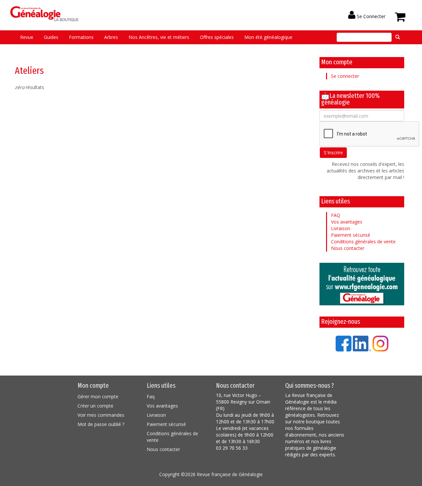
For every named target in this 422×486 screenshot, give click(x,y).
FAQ (335, 215)
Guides (51, 37)
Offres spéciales (217, 37)
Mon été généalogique (268, 37)
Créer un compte (95, 406)
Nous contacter (347, 248)
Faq (151, 396)
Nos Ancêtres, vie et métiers (159, 37)
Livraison (340, 228)
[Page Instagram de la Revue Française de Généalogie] (380, 343)
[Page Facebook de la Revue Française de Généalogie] (343, 343)
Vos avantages (346, 222)
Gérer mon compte (97, 396)
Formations (81, 37)
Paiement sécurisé (350, 235)
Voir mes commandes (100, 415)
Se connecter (345, 76)
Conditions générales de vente (363, 241)
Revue (26, 37)
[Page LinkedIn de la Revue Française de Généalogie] (362, 343)
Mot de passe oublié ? (100, 424)
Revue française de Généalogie (230, 474)
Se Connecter (370, 16)
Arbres (111, 37)
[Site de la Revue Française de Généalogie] (361, 284)
